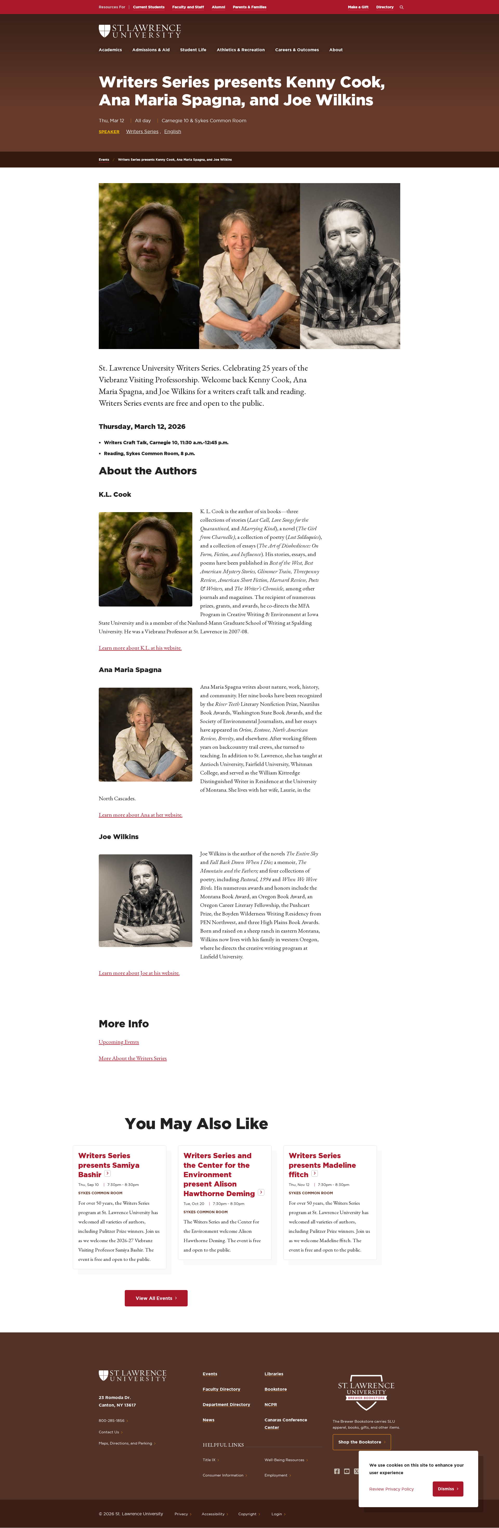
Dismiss (446, 1488)
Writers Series (142, 131)
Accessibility (213, 1514)
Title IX (209, 1460)
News (208, 1419)
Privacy (181, 1514)
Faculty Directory (221, 1389)
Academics (110, 49)
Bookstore (276, 1389)
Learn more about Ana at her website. (140, 814)
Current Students (149, 7)
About (336, 49)
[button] (145, 559)
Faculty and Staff (188, 7)
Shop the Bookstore (359, 1442)
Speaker (109, 131)
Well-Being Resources (284, 1460)
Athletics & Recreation (241, 49)
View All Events (154, 1298)
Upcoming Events (119, 1042)
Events (104, 159)
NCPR (271, 1404)
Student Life (193, 49)
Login (277, 1514)
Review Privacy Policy (391, 1489)
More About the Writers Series (133, 1058)
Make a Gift (358, 7)
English (172, 131)
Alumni (218, 7)
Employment (276, 1475)
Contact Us (109, 1432)
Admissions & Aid (151, 49)
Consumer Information (223, 1475)
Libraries (274, 1373)
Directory (385, 7)
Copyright (247, 1514)
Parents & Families (249, 7)
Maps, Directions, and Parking (125, 1443)
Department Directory (226, 1404)
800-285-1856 (111, 1421)
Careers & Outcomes (297, 49)
